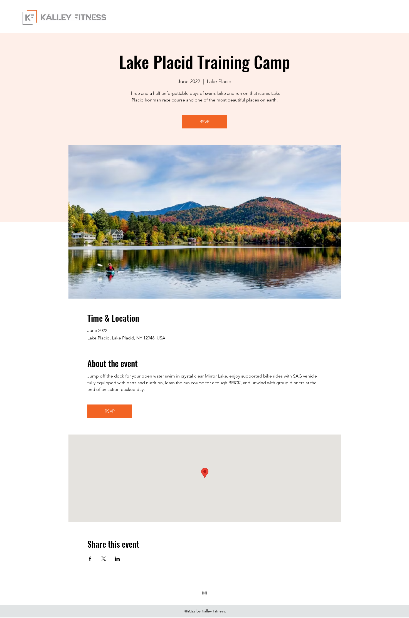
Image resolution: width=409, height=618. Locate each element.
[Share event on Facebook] (90, 559)
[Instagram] (204, 593)
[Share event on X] (103, 559)
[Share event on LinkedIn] (117, 559)
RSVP (204, 121)
